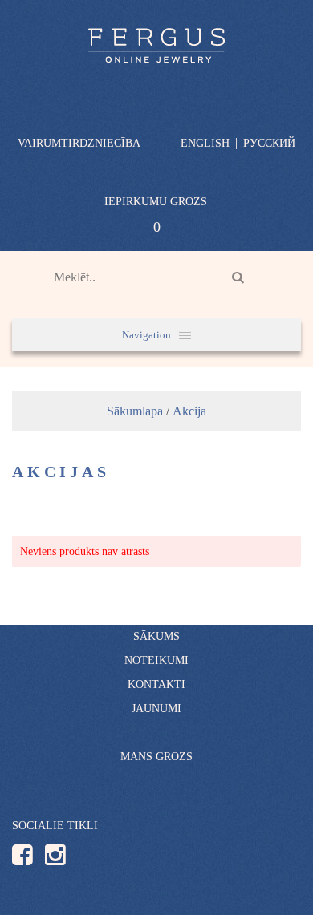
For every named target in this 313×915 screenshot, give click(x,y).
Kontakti (156, 684)
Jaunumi (156, 708)
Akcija (189, 411)
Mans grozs (156, 757)
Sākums (156, 636)
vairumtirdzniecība (79, 143)
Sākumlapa (135, 411)
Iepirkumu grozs (155, 202)
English (205, 143)
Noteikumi (156, 660)
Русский (269, 143)
